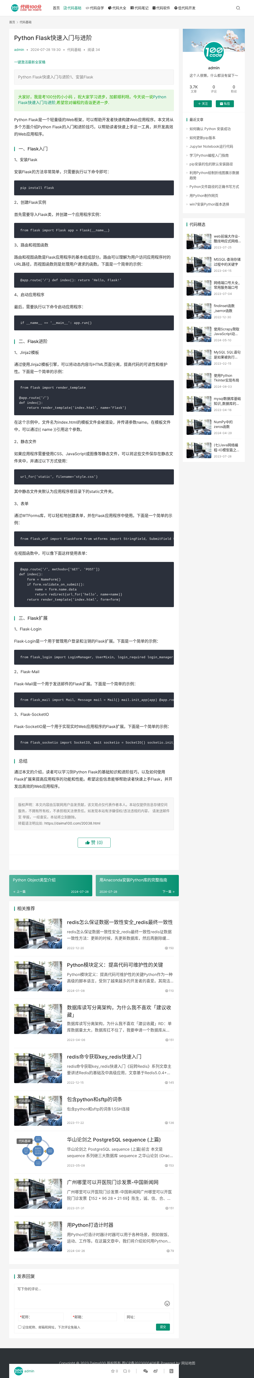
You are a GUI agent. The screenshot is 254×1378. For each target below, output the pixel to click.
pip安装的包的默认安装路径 (211, 164)
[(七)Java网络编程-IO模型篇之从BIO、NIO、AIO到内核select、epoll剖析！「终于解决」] (199, 450)
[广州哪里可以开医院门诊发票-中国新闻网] (38, 1194)
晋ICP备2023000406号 (141, 1363)
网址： (132, 1317)
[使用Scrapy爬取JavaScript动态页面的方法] (199, 334)
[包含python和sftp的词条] (38, 1111)
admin (19, 49)
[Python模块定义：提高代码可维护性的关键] (38, 976)
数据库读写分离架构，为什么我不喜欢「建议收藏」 (119, 1011)
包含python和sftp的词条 (94, 1099)
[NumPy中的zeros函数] (199, 427)
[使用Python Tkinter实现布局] (199, 381)
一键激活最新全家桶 (29, 62)
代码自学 (97, 8)
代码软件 (163, 8)
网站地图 (188, 1363)
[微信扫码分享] (145, 1371)
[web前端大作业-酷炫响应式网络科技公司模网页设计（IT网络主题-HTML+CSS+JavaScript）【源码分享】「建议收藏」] (199, 241)
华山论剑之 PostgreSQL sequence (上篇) (114, 1140)
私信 (227, 103)
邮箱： (79, 1317)
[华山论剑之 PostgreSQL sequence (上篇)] (38, 1151)
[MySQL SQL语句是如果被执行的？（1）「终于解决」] (199, 357)
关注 (205, 103)
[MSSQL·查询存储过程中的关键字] (199, 265)
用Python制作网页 (204, 195)
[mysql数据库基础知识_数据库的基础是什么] (199, 404)
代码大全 (119, 8)
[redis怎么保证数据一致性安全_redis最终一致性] (38, 934)
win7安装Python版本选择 (209, 204)
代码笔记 (142, 8)
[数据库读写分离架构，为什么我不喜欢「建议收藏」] (38, 1019)
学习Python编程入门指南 (209, 155)
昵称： (26, 1317)
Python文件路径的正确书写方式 (214, 186)
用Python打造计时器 (90, 1225)
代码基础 (74, 8)
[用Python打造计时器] (38, 1236)
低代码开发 (186, 8)
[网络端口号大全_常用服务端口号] (199, 288)
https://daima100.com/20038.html (72, 823)
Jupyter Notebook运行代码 (211, 146)
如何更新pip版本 (203, 138)
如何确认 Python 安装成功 (210, 129)
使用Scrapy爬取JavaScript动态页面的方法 (226, 334)
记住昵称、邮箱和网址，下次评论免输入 (50, 1327)
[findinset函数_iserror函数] (199, 311)
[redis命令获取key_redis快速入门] (38, 1068)
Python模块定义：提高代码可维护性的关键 (115, 965)
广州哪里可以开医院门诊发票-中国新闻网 (113, 1182)
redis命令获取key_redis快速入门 (104, 1057)
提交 (163, 1327)
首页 (56, 8)
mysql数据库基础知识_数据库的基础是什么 (227, 403)
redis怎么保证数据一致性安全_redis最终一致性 (120, 922)
